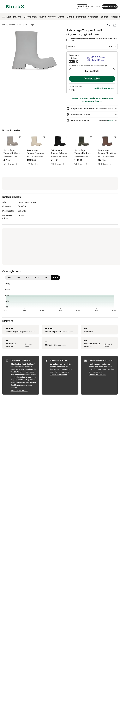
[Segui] (20, 137)
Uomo (61, 16)
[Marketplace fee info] (106, 65)
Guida (97, 6)
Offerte (52, 16)
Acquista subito (92, 78)
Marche (17, 16)
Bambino (81, 16)
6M (27, 277)
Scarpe (104, 16)
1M (9, 277)
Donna (70, 16)
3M (18, 277)
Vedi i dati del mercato (104, 88)
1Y (46, 277)
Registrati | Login (110, 6)
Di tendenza (30, 16)
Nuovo (42, 16)
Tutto (8, 16)
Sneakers (93, 16)
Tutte (55, 277)
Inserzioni (82, 6)
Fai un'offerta (92, 71)
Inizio (4, 25)
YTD (37, 277)
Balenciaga (29, 25)
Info (92, 7)
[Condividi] (115, 25)
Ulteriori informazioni (23, 390)
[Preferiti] (109, 25)
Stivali (19, 25)
